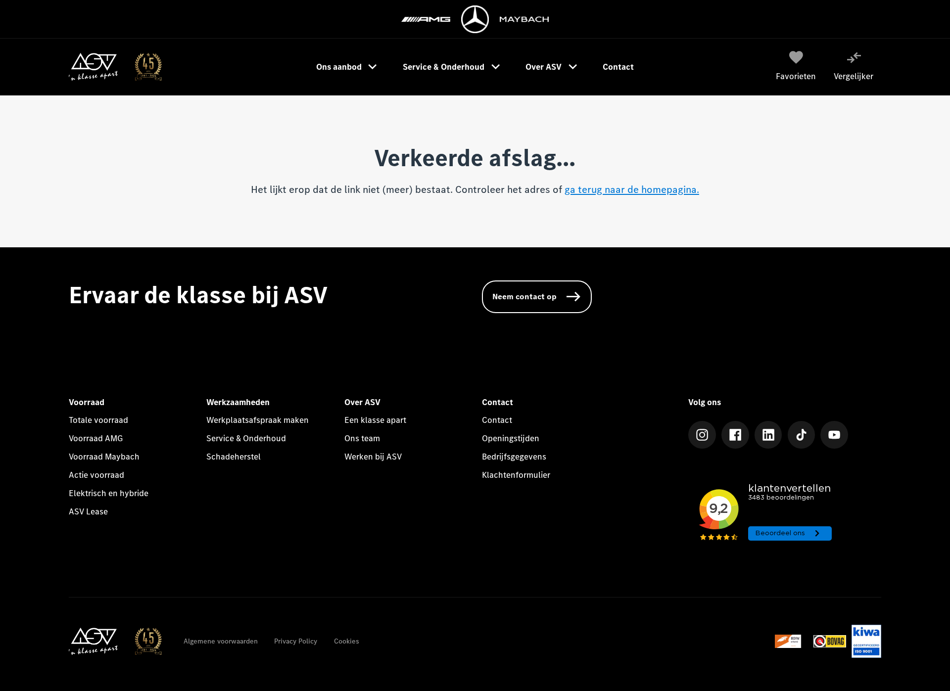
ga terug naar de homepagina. (632, 189)
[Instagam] (702, 435)
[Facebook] (735, 435)
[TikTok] (801, 435)
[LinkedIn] (768, 435)
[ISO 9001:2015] (866, 641)
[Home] (115, 67)
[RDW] (791, 641)
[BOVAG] (830, 641)
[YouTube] (834, 435)
